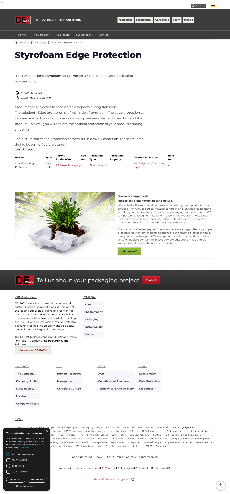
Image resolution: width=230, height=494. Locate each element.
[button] (26, 486)
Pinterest (161, 468)
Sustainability (84, 34)
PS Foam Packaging (68, 165)
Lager (137, 167)
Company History (27, 403)
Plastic (188, 19)
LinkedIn (144, 468)
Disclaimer (146, 388)
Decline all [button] (37, 479)
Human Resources (69, 373)
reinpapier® (129, 251)
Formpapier (143, 19)
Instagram (127, 468)
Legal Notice (147, 373)
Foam (176, 19)
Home (22, 34)
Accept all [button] (16, 479)
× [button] (46, 431)
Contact (104, 34)
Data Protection (149, 381)
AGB (101, 373)
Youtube (110, 468)
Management (66, 381)
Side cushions (98, 165)
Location (21, 396)
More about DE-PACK (33, 350)
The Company (41, 34)
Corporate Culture (69, 388)
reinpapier (125, 19)
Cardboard (162, 19)
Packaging (63, 34)
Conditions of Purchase (113, 381)
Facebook (94, 468)
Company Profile (27, 381)
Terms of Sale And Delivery (116, 388)
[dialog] (26, 459)
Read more (24, 447)
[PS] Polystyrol (142, 163)
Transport (158, 163)
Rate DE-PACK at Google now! (113, 479)
